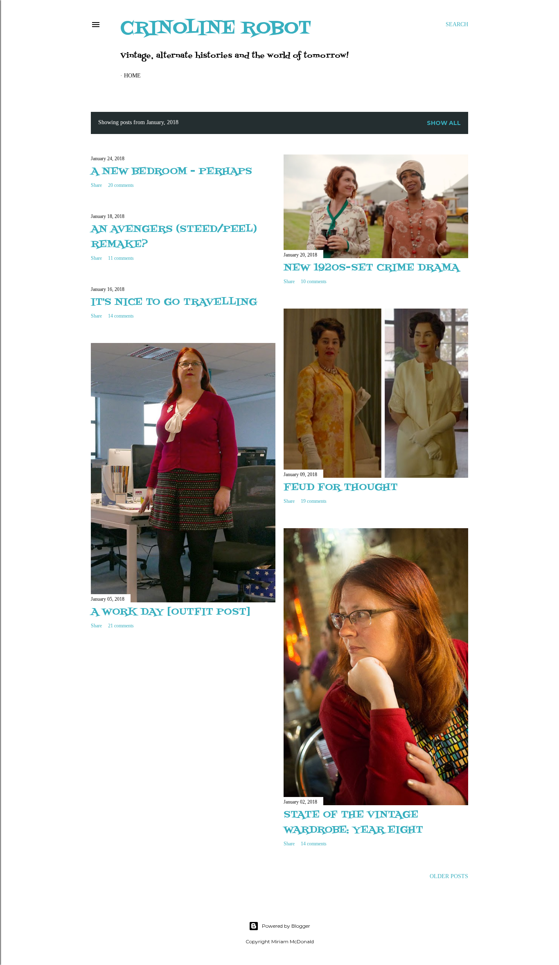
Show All (444, 123)
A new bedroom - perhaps (171, 171)
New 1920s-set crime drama (371, 267)
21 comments (121, 626)
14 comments (121, 316)
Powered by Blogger (286, 926)
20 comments (121, 185)
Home (132, 76)
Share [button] (96, 185)
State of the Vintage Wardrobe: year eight (353, 822)
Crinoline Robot (215, 28)
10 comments (314, 281)
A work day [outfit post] (170, 612)
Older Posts (449, 876)
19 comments (314, 501)
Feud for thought (341, 487)
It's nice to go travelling (174, 302)
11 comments (121, 258)
